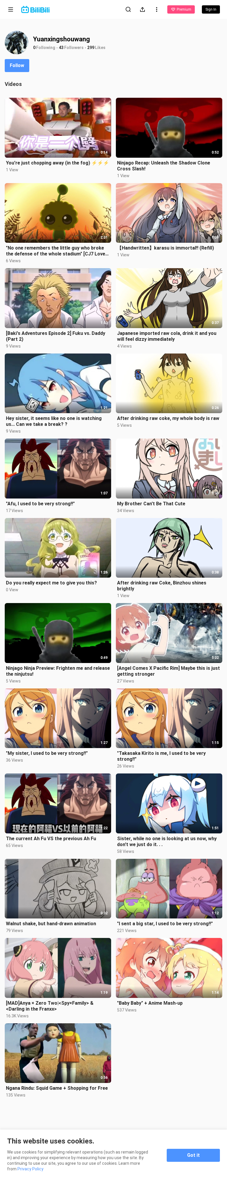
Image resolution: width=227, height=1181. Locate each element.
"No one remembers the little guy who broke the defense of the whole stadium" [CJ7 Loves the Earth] (57, 251)
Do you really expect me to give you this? (51, 583)
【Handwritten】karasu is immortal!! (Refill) (165, 248)
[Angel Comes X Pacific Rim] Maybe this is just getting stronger (168, 671)
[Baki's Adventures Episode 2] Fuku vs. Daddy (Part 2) (55, 336)
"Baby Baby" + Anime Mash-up (150, 1003)
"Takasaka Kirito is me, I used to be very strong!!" (161, 756)
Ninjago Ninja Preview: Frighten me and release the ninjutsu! (58, 671)
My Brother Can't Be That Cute (151, 503)
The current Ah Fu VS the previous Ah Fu (51, 838)
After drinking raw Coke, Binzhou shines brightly (161, 586)
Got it (193, 1155)
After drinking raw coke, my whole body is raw (168, 418)
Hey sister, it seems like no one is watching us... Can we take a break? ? (54, 421)
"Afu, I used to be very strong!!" (40, 503)
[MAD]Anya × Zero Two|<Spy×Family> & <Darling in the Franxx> (49, 1006)
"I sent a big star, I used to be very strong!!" (165, 923)
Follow (17, 65)
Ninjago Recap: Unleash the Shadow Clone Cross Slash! (163, 166)
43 (61, 47)
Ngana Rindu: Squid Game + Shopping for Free (57, 1088)
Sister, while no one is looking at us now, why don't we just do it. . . (167, 841)
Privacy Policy (30, 1169)
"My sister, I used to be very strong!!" (47, 753)
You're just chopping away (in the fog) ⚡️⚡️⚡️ (57, 163)
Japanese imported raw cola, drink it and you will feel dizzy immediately (166, 336)
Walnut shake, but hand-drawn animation (51, 923)
